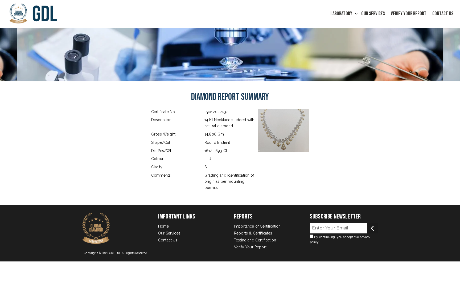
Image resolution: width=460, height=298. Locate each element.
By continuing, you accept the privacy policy (340, 239)
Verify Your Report (408, 13)
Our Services (373, 13)
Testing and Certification (255, 240)
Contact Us (442, 13)
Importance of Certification (257, 226)
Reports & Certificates (253, 233)
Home (163, 226)
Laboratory (341, 13)
